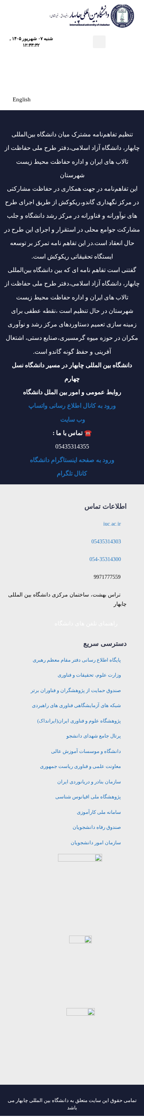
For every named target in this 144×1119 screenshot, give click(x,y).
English (22, 99)
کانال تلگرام (72, 473)
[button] (99, 41)
